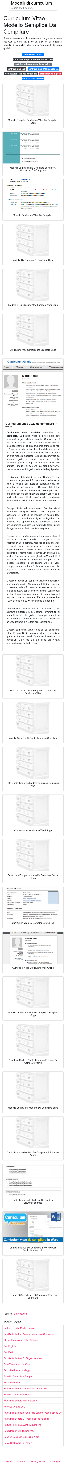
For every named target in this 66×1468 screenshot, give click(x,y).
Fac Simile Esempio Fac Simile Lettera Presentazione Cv (33, 1412)
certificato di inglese (33, 54)
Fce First (8, 1352)
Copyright (55, 1461)
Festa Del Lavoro (12, 1382)
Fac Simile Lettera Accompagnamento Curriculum (29, 1334)
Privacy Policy (38, 1461)
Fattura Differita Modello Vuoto (19, 1328)
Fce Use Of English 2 (14, 1406)
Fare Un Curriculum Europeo (18, 1376)
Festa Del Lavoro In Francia (18, 1442)
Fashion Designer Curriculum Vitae (21, 1436)
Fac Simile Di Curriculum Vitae (19, 1430)
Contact (21, 1461)
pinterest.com (21, 1313)
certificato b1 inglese (50, 73)
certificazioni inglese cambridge (21, 73)
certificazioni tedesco (33, 78)
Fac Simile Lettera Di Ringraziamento (23, 1358)
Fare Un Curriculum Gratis (17, 1394)
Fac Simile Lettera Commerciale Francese (25, 1388)
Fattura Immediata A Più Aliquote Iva (22, 1424)
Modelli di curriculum (31, 3)
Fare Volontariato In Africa (17, 1364)
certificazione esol (17, 68)
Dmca (9, 1461)
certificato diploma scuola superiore (33, 64)
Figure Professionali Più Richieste (21, 1340)
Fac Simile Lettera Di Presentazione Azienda (26, 1418)
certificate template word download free (33, 59)
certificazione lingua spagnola (43, 68)
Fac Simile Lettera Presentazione (20, 1400)
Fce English (10, 1346)
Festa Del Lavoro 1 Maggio (17, 1370)
